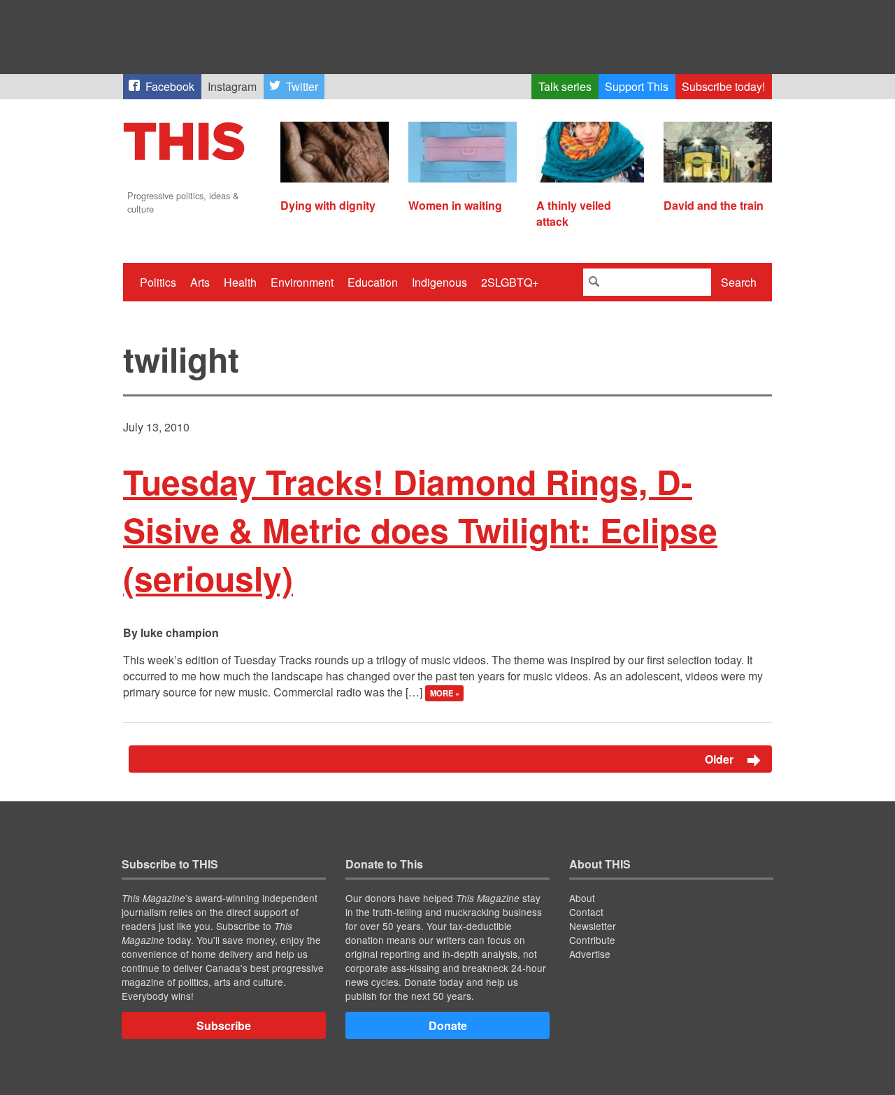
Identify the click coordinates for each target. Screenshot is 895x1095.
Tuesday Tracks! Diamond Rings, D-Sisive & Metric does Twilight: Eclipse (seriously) (420, 529)
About (582, 898)
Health (240, 282)
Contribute (592, 940)
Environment (302, 282)
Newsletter (592, 926)
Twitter (302, 86)
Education (373, 282)
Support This (636, 86)
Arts (200, 282)
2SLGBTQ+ (509, 282)
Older (720, 759)
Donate (448, 1025)
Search (739, 282)
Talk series (565, 86)
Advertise (589, 954)
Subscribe (223, 1025)
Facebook (169, 86)
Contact (586, 912)
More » (444, 693)
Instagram (232, 86)
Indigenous (439, 282)
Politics (158, 282)
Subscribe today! (723, 86)
